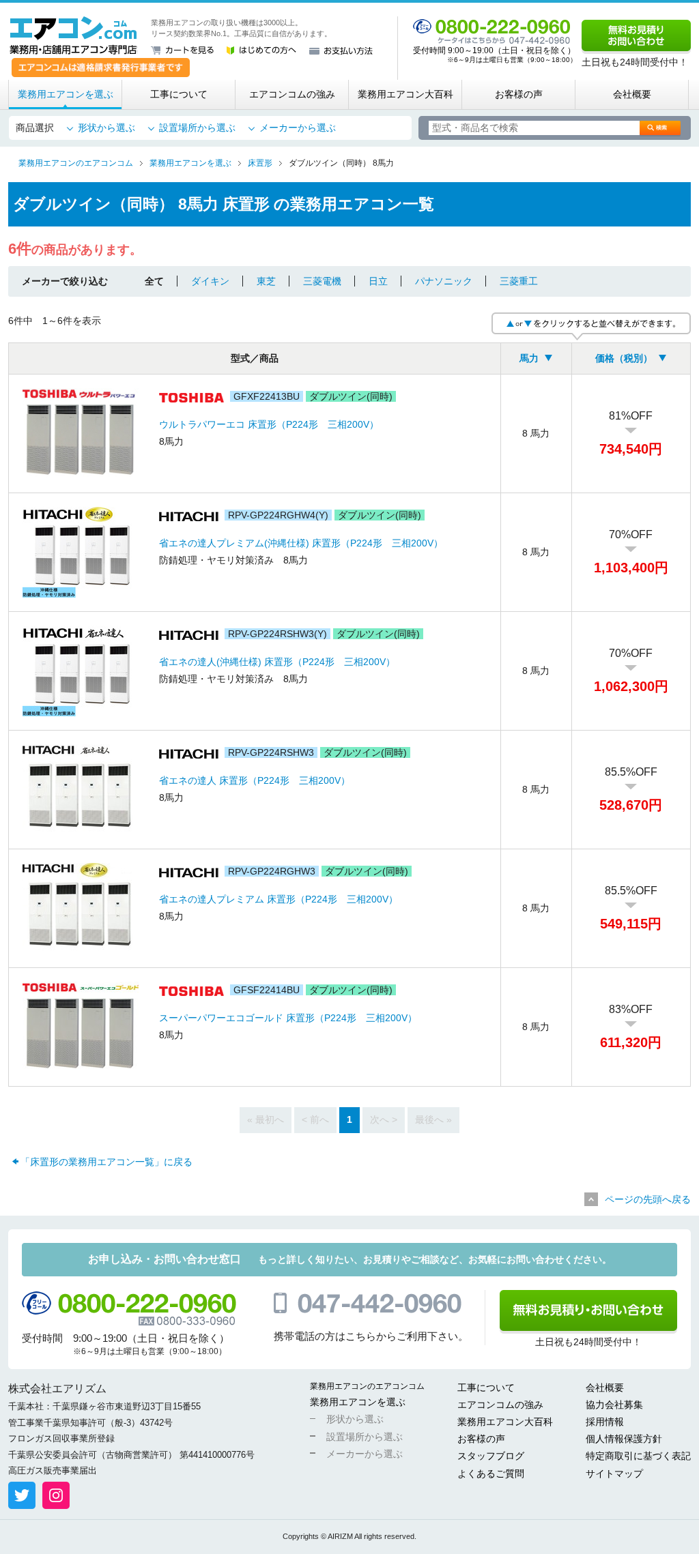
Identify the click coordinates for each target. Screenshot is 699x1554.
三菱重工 (519, 281)
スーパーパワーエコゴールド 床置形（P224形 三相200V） (288, 1017)
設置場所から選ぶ (197, 127)
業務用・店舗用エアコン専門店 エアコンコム (73, 35)
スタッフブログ (490, 1455)
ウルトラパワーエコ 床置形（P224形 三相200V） (269, 424)
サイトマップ (614, 1473)
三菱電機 (322, 281)
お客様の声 (519, 94)
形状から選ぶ (106, 127)
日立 (378, 281)
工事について (179, 94)
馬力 (529, 358)
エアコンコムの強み (292, 94)
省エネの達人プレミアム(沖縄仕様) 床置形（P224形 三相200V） (301, 543)
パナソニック (443, 281)
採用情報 (605, 1421)
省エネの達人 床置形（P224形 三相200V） (254, 780)
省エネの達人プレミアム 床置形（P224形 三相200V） (278, 899)
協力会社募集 (614, 1404)
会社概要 (632, 94)
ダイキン (210, 281)
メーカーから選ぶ (297, 127)
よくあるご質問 (490, 1473)
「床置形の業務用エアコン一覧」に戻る (106, 1161)
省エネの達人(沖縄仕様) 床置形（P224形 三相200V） (277, 661)
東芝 (266, 281)
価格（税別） (624, 358)
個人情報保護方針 (624, 1438)
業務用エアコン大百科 (405, 94)
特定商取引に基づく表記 (638, 1455)
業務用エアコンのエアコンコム (367, 1386)
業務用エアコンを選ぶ (65, 94)
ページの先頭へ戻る (648, 1199)
